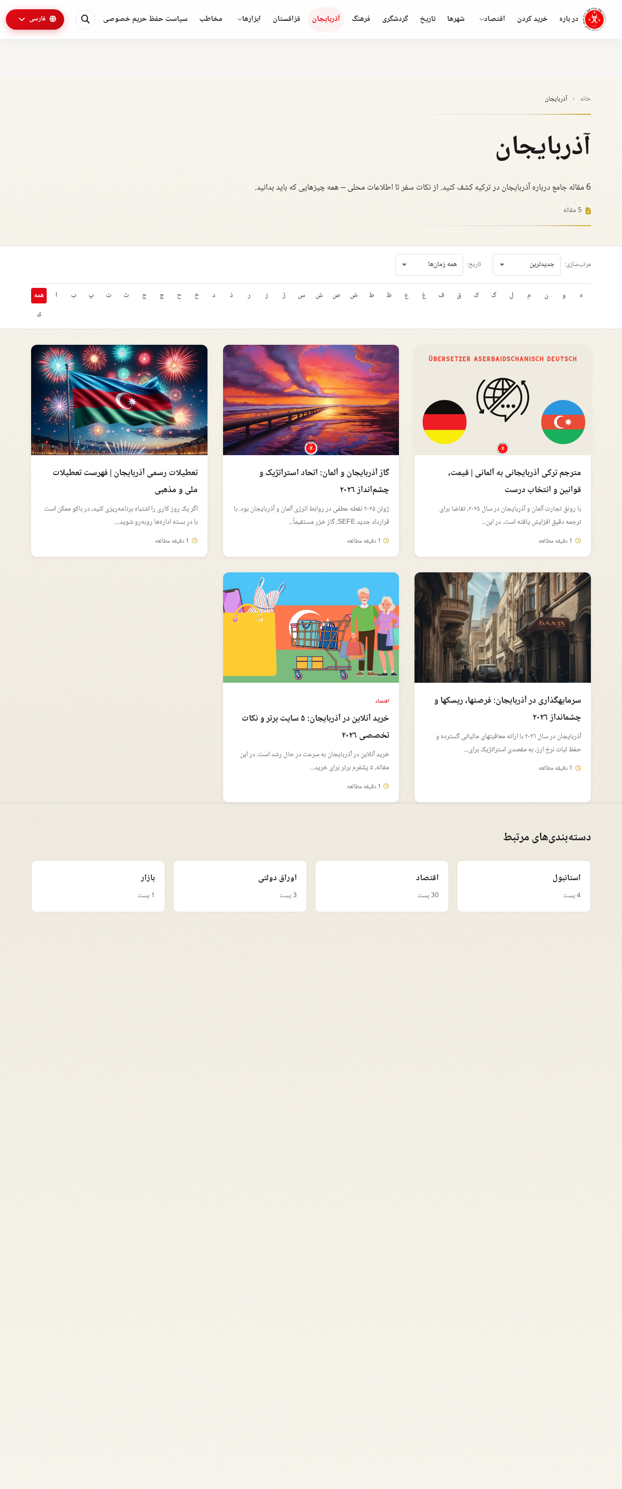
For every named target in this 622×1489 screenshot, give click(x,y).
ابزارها (251, 19)
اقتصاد (494, 19)
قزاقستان (286, 19)
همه (39, 295)
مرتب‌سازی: (578, 264)
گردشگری (395, 19)
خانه (585, 99)
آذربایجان (326, 19)
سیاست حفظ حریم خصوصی (145, 19)
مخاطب (211, 19)
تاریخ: (474, 264)
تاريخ (427, 19)
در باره (568, 19)
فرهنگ (361, 19)
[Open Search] (85, 19)
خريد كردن (532, 19)
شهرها (456, 19)
